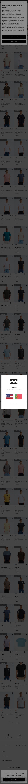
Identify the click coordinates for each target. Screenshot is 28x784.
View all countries (14, 403)
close (25, 376)
